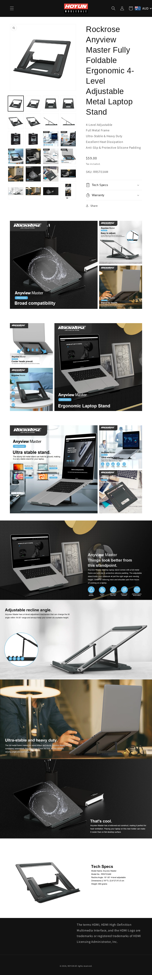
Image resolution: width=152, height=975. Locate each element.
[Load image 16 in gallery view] (68, 156)
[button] (12, 8)
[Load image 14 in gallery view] (33, 156)
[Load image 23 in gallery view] (51, 191)
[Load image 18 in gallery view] (33, 174)
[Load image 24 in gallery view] (68, 191)
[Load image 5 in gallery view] (16, 121)
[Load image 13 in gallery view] (16, 156)
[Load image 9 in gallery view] (16, 139)
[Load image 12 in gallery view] (68, 139)
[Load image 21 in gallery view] (16, 191)
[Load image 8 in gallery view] (68, 121)
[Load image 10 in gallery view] (33, 139)
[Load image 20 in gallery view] (68, 174)
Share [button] (94, 205)
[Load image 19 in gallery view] (51, 174)
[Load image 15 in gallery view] (51, 156)
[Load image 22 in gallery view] (33, 191)
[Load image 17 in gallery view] (16, 174)
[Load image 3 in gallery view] (51, 103)
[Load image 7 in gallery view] (51, 121)
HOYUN (70, 966)
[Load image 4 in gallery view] (68, 103)
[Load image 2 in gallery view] (33, 103)
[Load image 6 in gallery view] (33, 121)
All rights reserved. (83, 966)
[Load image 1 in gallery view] (16, 103)
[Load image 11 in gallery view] (51, 139)
